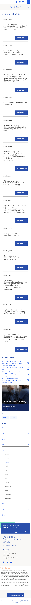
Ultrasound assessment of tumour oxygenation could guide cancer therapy (13, 183)
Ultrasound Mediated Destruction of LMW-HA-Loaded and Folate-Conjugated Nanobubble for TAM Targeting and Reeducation (14, 155)
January (7, 454)
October (7, 490)
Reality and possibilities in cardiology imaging (13, 234)
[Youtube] (23, 2)
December (8, 498)
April (6, 466)
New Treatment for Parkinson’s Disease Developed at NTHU (11, 257)
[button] (28, 6)
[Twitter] (20, 2)
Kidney (5, 417)
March (7, 462)
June (6, 474)
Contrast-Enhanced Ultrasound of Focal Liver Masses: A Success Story (13, 52)
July (6, 478)
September (8, 486)
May (6, 470)
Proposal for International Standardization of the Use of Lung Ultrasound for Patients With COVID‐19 (15, 27)
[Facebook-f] (16, 2)
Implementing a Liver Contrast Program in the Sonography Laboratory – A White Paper (15, 311)
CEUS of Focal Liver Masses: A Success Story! (15, 103)
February (7, 458)
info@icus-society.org (11, 409)
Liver (13, 417)
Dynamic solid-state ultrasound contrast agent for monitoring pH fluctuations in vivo (14, 128)
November (8, 494)
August (7, 482)
